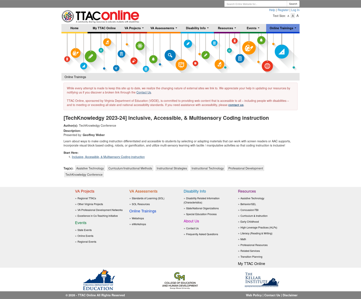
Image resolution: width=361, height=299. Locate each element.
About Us (191, 220)
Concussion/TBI (249, 210)
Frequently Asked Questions (202, 234)
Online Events (85, 235)
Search (293, 3)
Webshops (138, 218)
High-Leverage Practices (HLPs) (258, 227)
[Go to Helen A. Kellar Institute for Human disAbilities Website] (262, 279)
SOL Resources (141, 204)
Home (74, 28)
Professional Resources (254, 245)
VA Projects (135, 29)
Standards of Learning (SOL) (148, 198)
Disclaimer (290, 295)
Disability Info (198, 29)
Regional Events (87, 241)
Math (243, 239)
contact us (236, 105)
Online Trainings (284, 29)
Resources (228, 29)
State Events (85, 230)
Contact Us (143, 92)
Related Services (250, 250)
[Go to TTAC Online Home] (100, 15)
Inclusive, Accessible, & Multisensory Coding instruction (108, 157)
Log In (295, 10)
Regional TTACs (87, 198)
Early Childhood (249, 221)
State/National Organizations (202, 208)
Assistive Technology (252, 198)
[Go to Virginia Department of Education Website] (99, 279)
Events (254, 29)
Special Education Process (201, 214)
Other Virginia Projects (90, 204)
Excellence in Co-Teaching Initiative (98, 215)
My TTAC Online (104, 28)
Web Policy (254, 295)
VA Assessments (164, 29)
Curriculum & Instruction (254, 215)
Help (272, 10)
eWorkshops (139, 224)
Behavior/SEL (248, 204)
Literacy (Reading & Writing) (256, 233)
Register (283, 10)
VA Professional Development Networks (100, 210)
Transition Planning (251, 256)
